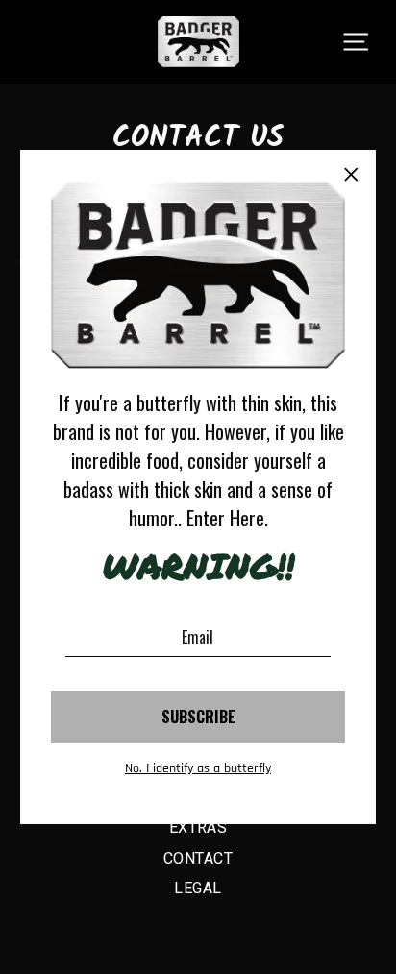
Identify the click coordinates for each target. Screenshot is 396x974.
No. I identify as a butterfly (198, 768)
